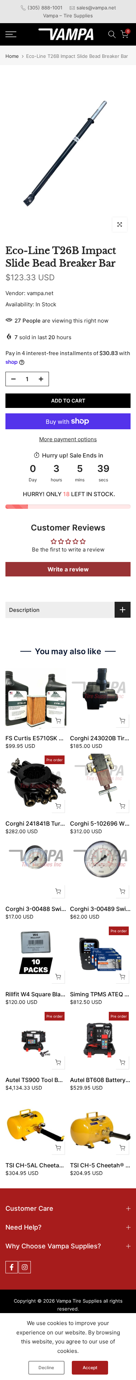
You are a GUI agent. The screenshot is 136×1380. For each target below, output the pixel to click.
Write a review (68, 569)
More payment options (68, 439)
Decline (46, 1367)
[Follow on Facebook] (11, 1267)
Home (12, 56)
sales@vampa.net (96, 7)
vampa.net (40, 293)
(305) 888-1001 (45, 7)
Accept (90, 1367)
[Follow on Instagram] (24, 1267)
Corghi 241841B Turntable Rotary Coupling (64, 823)
